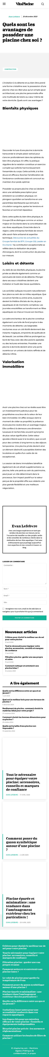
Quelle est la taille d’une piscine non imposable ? (19, 727)
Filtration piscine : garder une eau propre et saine (24, 658)
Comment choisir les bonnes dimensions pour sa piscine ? (24, 718)
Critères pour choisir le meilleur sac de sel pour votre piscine (24, 638)
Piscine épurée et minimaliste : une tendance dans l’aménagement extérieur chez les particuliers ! (20, 908)
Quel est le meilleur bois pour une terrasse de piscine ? (23, 700)
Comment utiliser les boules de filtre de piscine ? (24, 1036)
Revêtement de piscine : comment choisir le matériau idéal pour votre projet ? (23, 709)
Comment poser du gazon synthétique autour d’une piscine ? (23, 843)
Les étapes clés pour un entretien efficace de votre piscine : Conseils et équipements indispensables (23, 1021)
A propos (32, 1053)
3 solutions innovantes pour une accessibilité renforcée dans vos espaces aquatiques (20, 1012)
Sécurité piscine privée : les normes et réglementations (24, 1029)
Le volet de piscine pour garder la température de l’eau (21, 979)
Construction (10, 69)
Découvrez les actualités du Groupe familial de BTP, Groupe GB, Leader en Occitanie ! (24, 241)
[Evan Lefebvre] (5, 16)
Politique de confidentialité (23, 1052)
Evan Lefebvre (14, 17)
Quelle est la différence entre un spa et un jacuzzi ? (22, 691)
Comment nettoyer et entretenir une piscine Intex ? (22, 666)
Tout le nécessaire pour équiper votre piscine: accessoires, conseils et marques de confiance (24, 648)
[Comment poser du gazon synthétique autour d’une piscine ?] (24, 818)
